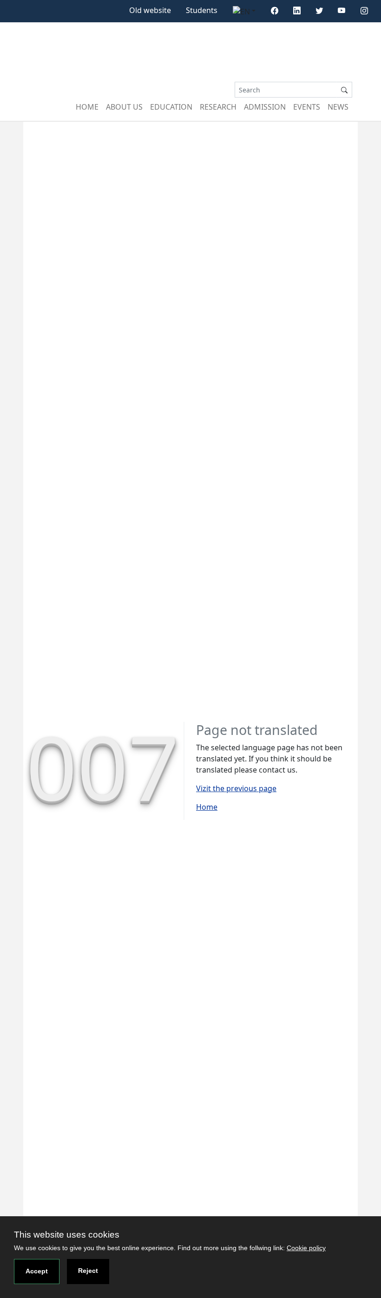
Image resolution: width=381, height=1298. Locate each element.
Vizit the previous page (236, 788)
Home (87, 107)
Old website (150, 10)
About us (124, 107)
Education (171, 107)
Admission (265, 107)
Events (306, 107)
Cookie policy (306, 1248)
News (338, 107)
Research (218, 107)
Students (201, 10)
